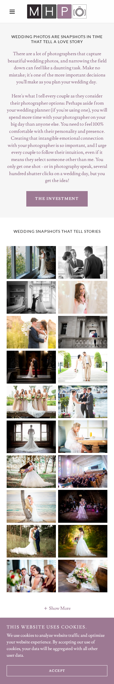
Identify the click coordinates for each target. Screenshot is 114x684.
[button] (14, 11)
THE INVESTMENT (57, 198)
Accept (57, 671)
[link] (57, 11)
